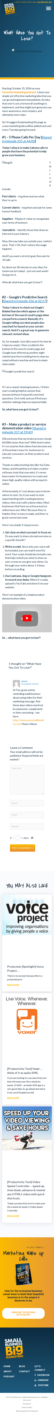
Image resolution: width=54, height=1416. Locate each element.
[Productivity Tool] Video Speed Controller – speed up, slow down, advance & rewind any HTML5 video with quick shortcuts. (26, 1190)
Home (7, 1366)
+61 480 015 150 (44, 2)
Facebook (43, 1375)
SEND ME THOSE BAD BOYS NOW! (23, 1313)
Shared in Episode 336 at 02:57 (24, 301)
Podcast (9, 1376)
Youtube (43, 1385)
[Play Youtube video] (27, 618)
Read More (13, 985)
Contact (24, 1371)
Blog (22, 1366)
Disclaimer (27, 1404)
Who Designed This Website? (27, 1411)
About (8, 1371)
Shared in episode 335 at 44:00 (27, 139)
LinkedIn (42, 1380)
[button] (48, 8)
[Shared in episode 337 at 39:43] (24, 430)
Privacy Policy (27, 1407)
